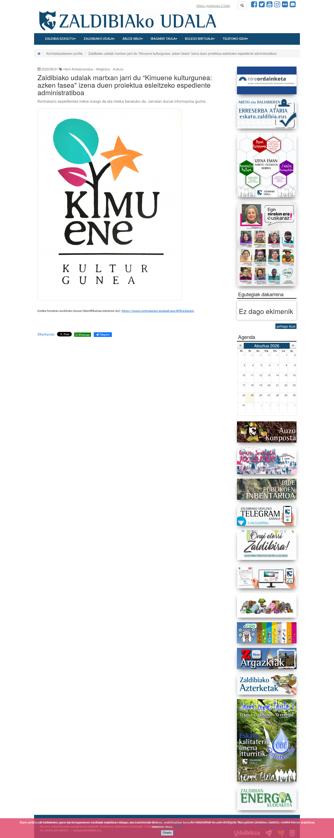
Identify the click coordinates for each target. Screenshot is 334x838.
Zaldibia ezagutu (59, 38)
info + (178, 826)
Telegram (104, 334)
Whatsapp (84, 334)
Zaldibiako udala (98, 38)
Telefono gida (234, 38)
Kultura (118, 69)
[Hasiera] (38, 53)
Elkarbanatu (46, 334)
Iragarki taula (163, 38)
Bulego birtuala (199, 38)
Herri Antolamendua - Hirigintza (86, 69)
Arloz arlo (131, 38)
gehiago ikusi (286, 326)
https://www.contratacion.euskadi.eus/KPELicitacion (158, 311)
